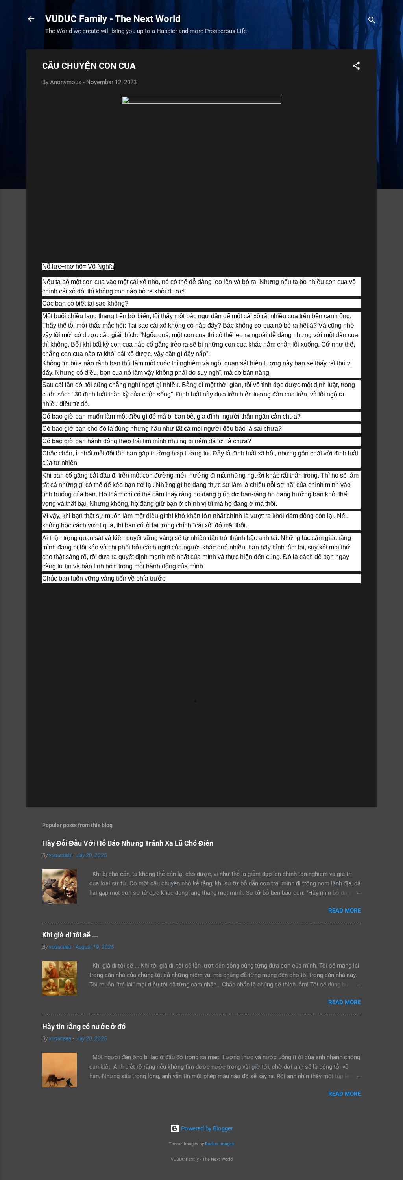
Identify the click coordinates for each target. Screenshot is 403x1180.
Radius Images (219, 1144)
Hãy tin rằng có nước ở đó (84, 1026)
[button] (356, 67)
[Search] (372, 21)
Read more (344, 910)
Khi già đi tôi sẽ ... (70, 935)
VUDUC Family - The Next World (113, 18)
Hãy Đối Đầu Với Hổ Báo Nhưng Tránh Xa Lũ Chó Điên (127, 843)
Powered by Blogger (206, 1128)
